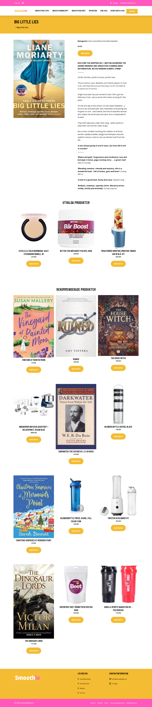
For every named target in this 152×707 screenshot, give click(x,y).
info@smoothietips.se (128, 3)
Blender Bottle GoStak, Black (118, 426)
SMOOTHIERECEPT (60, 10)
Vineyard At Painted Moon (33, 359)
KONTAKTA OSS (118, 10)
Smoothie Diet (84, 684)
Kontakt (100, 703)
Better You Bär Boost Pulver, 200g (76, 250)
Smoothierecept (85, 679)
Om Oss (82, 693)
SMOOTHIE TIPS (42, 10)
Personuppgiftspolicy (117, 703)
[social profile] (22, 3)
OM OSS (103, 10)
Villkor (106, 703)
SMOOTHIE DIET (79, 10)
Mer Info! (85, 53)
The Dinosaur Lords (34, 640)
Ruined (76, 359)
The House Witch (118, 358)
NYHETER (93, 10)
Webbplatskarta (131, 703)
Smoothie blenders (110, 41)
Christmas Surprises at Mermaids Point (33, 540)
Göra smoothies (95, 41)
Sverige (115, 3)
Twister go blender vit (118, 518)
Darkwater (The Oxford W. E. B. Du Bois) (76, 451)
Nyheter (82, 688)
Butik (132, 11)
